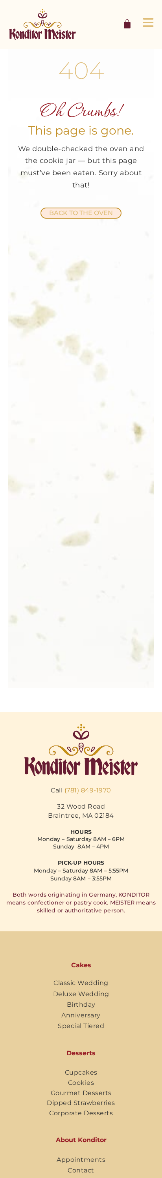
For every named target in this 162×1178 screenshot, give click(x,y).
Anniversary (81, 1015)
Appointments (81, 1159)
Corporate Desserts (81, 1113)
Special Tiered (81, 1026)
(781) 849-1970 (87, 790)
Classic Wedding (81, 983)
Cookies (81, 1082)
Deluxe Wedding (81, 994)
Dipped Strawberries (81, 1103)
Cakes (81, 965)
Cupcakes (81, 1072)
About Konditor (81, 1140)
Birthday (81, 1004)
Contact (81, 1170)
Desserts (81, 1053)
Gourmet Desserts (81, 1093)
